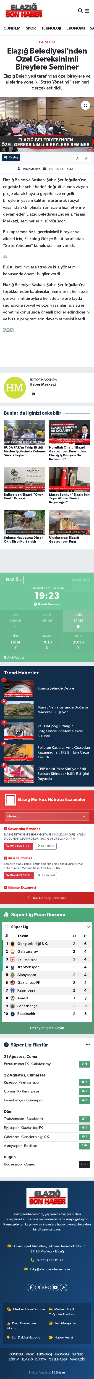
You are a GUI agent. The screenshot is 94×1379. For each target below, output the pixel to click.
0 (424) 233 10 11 (20, 846)
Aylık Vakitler (15, 657)
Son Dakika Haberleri (27, 1337)
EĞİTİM (14, 1359)
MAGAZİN (77, 1359)
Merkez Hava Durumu (29, 1309)
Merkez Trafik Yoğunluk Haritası (62, 1312)
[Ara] (80, 11)
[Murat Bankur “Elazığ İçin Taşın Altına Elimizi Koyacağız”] (69, 479)
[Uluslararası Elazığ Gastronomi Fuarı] (69, 523)
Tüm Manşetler (65, 1323)
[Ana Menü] (87, 11)
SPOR (31, 28)
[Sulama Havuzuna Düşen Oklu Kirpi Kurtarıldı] (24, 523)
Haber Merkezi (31, 169)
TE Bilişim (58, 1372)
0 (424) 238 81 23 (50, 1260)
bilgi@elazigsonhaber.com (50, 1269)
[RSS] (63, 1287)
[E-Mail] (33, 394)
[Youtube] (55, 1287)
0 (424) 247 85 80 (20, 875)
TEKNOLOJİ (51, 28)
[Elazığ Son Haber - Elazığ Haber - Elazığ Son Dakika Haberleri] (23, 11)
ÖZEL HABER (58, 1359)
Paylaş (13, 157)
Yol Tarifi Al (47, 846)
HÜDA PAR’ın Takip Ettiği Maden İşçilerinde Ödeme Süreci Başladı (24, 451)
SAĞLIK (77, 1354)
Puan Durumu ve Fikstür (21, 1326)
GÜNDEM (11, 28)
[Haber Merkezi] (15, 387)
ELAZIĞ (27, 1359)
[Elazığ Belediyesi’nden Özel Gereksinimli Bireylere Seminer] (47, 124)
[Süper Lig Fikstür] (88, 1045)
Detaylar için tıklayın (47, 1028)
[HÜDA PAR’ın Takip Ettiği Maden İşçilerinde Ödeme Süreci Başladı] (24, 432)
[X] (39, 1287)
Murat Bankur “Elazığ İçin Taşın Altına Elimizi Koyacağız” (69, 498)
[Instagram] (47, 1287)
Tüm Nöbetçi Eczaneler (49, 898)
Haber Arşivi (64, 1337)
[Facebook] (30, 1287)
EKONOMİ (75, 28)
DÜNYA (40, 1359)
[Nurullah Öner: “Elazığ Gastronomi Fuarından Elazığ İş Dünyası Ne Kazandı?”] (69, 432)
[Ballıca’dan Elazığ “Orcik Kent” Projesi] (24, 479)
